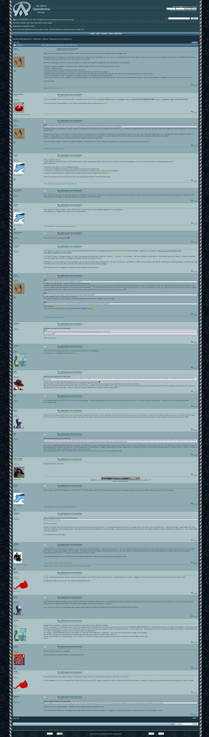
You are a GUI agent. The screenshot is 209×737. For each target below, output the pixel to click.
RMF (15, 371)
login (189, 6)
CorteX (16, 346)
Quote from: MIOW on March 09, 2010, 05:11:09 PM (57, 701)
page (63, 534)
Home (92, 34)
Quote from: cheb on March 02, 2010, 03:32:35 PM (57, 328)
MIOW (16, 572)
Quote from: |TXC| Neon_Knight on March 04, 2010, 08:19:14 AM (60, 517)
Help (98, 34)
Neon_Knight (18, 458)
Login (110, 34)
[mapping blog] (14, 179)
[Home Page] (14, 71)
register (195, 6)
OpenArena (37, 39)
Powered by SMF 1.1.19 (96, 733)
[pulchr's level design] (14, 668)
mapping (58, 183)
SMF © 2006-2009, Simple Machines (112, 733)
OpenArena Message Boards (22, 39)
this (127, 481)
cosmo (16, 155)
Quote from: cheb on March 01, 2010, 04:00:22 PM (57, 376)
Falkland (16, 246)
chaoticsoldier (18, 94)
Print (194, 42)
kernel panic (18, 190)
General (45, 39)
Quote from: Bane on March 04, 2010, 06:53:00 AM (57, 438)
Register (117, 34)
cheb (15, 48)
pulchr (16, 646)
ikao (15, 395)
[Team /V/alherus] (14, 569)
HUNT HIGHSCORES (49, 183)
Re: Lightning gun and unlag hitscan (69, 94)
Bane (15, 410)
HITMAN (16, 544)
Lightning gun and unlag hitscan (61, 39)
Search (104, 34)
